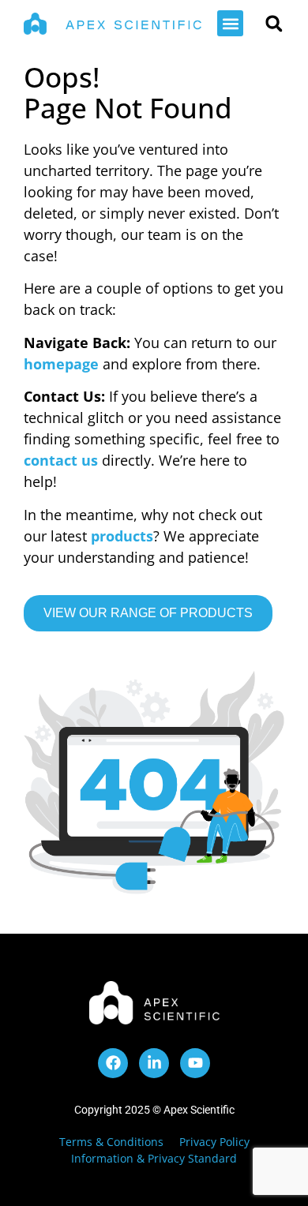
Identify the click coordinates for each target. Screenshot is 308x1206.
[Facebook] (113, 1063)
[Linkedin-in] (154, 1063)
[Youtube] (195, 1063)
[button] (230, 23)
